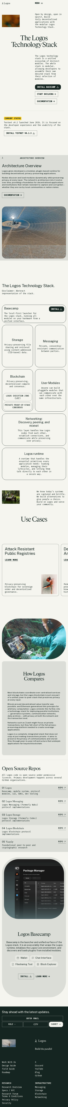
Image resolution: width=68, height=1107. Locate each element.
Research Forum (10, 1094)
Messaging (40, 1087)
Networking (41, 1097)
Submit (54, 1024)
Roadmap (6, 1072)
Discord (39, 1065)
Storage (39, 1090)
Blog (37, 1072)
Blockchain (41, 1094)
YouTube (39, 1069)
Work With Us (9, 1062)
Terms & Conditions (12, 1096)
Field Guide (8, 1069)
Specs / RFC (8, 1090)
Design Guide (9, 1065)
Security (6, 1103)
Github (38, 1075)
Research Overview (12, 1087)
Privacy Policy (10, 1100)
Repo (60, 788)
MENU (37, 3)
